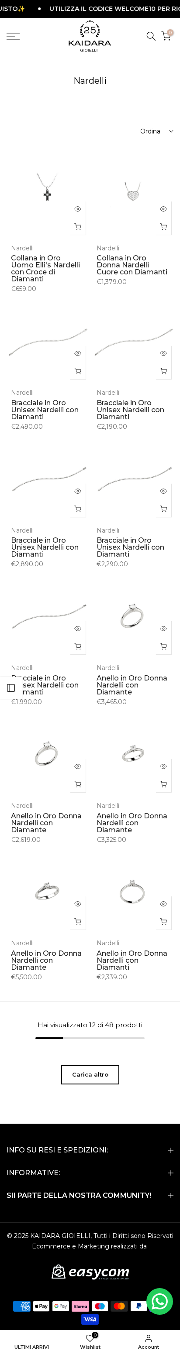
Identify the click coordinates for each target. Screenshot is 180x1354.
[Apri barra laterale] (11, 688)
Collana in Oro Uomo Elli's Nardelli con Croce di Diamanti (45, 268)
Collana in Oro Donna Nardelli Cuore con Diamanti (132, 265)
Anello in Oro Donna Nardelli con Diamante (132, 685)
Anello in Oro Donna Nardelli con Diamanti (132, 960)
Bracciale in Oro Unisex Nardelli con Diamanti (45, 410)
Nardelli (22, 248)
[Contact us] (159, 1301)
